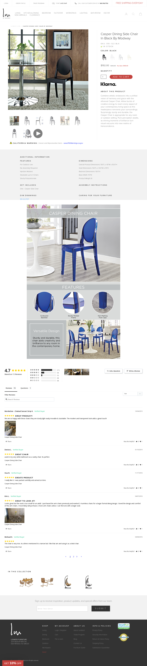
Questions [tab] (24, 388)
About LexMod (79, 630)
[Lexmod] (6, 13)
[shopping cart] (140, 14)
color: (109, 51)
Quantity (106, 71)
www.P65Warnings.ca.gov (73, 143)
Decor (107, 13)
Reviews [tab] (9, 388)
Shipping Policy (97, 643)
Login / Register (60, 630)
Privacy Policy (97, 630)
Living (18, 13)
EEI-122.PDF (24, 199)
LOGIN (6, 3)
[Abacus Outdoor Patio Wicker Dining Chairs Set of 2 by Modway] (47, 582)
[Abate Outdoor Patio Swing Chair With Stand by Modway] (68, 582)
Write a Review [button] (134, 371)
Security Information (99, 635)
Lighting (84, 13)
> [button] (81, 556)
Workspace (71, 13)
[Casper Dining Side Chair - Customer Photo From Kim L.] (85, 372)
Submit (101, 608)
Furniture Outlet (79, 648)
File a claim (59, 639)
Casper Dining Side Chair (13, 437)
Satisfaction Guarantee (100, 648)
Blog (75, 639)
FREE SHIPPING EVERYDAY (129, 3)
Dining (44, 635)
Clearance (35, 15)
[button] (137, 441)
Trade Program (79, 635)
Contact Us (78, 643)
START (61, 3)
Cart (56, 635)
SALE (44, 652)
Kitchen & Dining (31, 13)
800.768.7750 (104, 3)
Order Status (20, 3)
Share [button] (9, 441)
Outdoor (58, 13)
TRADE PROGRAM (38, 3)
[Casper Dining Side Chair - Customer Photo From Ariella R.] (77, 372)
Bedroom (46, 13)
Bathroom (96, 13)
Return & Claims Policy (100, 639)
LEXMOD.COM (15, 26)
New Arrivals (21, 15)
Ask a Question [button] (114, 371)
